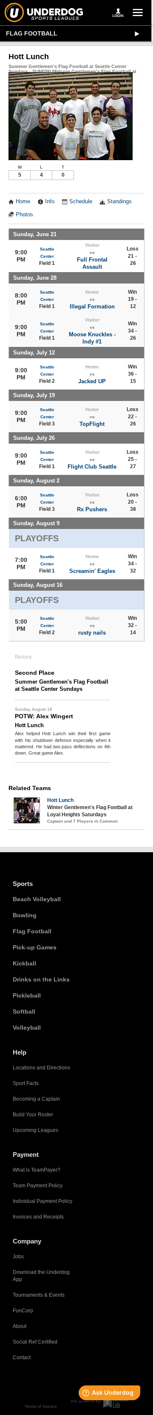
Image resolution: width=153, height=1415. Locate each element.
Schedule (80, 201)
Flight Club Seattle (92, 466)
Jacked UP (92, 381)
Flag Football (31, 33)
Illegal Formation (92, 306)
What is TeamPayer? (36, 1170)
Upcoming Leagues (35, 1130)
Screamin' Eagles (92, 571)
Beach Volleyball (37, 899)
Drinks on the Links (41, 979)
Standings (119, 201)
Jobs (18, 1257)
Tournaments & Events (39, 1295)
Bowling (25, 915)
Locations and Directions (41, 1068)
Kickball (24, 963)
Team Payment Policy (37, 1186)
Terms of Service (41, 1406)
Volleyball (27, 1027)
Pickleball (27, 995)
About (19, 1326)
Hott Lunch (60, 800)
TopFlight (92, 424)
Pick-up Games (35, 947)
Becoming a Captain (36, 1099)
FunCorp (23, 1311)
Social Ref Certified (35, 1342)
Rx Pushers (92, 509)
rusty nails (92, 633)
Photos (24, 215)
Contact (22, 1357)
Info (49, 201)
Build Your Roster (33, 1115)
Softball (24, 1011)
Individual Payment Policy (42, 1201)
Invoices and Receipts (38, 1217)
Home (23, 201)
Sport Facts (26, 1083)
